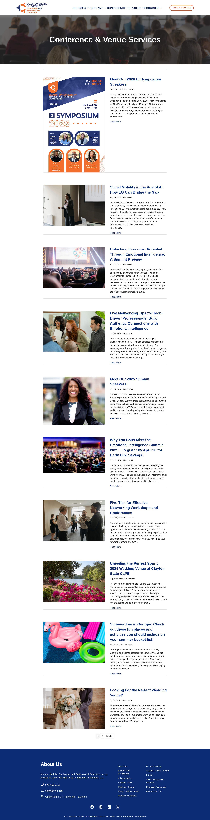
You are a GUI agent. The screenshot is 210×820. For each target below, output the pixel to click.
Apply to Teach (125, 782)
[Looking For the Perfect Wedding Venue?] (74, 708)
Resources (151, 8)
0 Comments (130, 89)
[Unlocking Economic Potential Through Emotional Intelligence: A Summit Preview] (74, 267)
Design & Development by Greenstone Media (131, 816)
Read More (115, 121)
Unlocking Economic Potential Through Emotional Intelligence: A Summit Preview (137, 254)
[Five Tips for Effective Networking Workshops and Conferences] (74, 520)
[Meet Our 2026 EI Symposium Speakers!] (74, 124)
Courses (79, 8)
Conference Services (124, 8)
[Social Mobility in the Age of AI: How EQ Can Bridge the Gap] (74, 205)
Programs (95, 8)
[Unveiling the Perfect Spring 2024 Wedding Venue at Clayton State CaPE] (74, 581)
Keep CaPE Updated (128, 791)
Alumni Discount (154, 791)
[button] (104, 8)
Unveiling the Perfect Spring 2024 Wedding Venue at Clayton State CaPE (137, 568)
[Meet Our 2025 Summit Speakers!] (74, 401)
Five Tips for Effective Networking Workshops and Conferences (134, 508)
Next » (109, 736)
